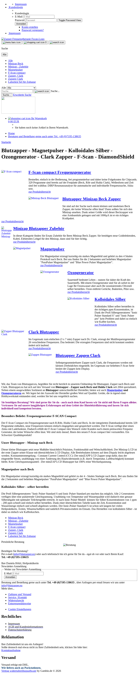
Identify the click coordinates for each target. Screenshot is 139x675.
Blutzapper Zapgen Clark (78, 355)
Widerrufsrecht (16, 600)
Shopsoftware (29, 670)
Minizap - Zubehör (18, 66)
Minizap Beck (15, 63)
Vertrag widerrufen (11, 670)
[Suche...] (41, 91)
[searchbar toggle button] (56, 42)
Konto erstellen (30, 27)
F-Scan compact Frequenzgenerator (59, 172)
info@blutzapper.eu (24, 554)
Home (11, 133)
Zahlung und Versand (19, 594)
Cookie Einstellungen (19, 609)
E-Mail (18, 16)
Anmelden (10, 577)
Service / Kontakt (17, 597)
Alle (10, 60)
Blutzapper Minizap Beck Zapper (91, 199)
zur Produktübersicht (39, 191)
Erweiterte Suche (22, 94)
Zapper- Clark (15, 75)
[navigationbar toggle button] (11, 42)
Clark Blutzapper (43, 332)
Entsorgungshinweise (19, 603)
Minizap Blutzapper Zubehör (38, 228)
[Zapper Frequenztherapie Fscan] (22, 39)
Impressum (21, 4)
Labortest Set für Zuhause (22, 81)
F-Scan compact (16, 72)
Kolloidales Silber (110, 299)
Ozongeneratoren (11, 393)
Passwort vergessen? (33, 30)
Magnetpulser (15, 69)
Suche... (55, 91)
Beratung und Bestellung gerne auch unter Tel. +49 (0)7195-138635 (44, 136)
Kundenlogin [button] (15, 7)
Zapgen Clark (15, 78)
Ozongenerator (80, 272)
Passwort (20, 20)
